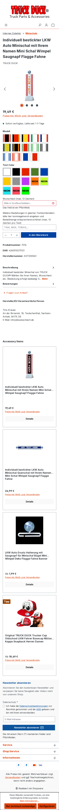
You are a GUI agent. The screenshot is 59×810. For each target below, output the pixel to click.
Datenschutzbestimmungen (33, 706)
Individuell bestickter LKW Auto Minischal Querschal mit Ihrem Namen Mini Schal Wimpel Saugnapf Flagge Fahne (28, 474)
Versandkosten (13, 777)
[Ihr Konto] (46, 25)
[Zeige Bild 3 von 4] (32, 105)
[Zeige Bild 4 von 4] (37, 105)
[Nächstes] (54, 88)
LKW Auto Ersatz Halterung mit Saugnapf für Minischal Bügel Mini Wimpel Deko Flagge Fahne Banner (26, 555)
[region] (29, 88)
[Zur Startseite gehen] (29, 11)
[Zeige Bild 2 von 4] (27, 105)
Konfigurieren (47, 806)
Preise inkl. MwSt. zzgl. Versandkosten (23, 115)
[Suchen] (39, 25)
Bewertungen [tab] (10, 283)
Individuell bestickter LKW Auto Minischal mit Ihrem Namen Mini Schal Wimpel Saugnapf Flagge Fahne (28, 389)
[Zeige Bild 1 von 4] (22, 105)
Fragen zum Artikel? (17, 292)
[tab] (29, 273)
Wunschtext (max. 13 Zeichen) (18, 198)
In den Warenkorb (38, 235)
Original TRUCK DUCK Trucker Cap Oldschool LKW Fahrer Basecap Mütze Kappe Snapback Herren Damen (28, 638)
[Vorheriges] (5, 88)
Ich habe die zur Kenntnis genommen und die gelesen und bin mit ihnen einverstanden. (30, 709)
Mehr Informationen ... (29, 801)
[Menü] (6, 25)
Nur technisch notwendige (20, 806)
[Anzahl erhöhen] (17, 235)
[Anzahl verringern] (6, 235)
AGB (38, 709)
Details (29, 418)
